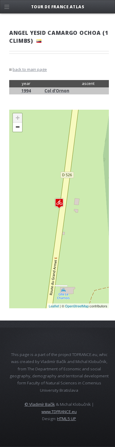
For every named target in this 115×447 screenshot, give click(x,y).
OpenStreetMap (77, 305)
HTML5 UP (66, 418)
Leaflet (54, 305)
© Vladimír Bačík (40, 404)
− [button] (18, 127)
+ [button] (18, 118)
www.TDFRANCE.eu (59, 411)
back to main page (30, 69)
